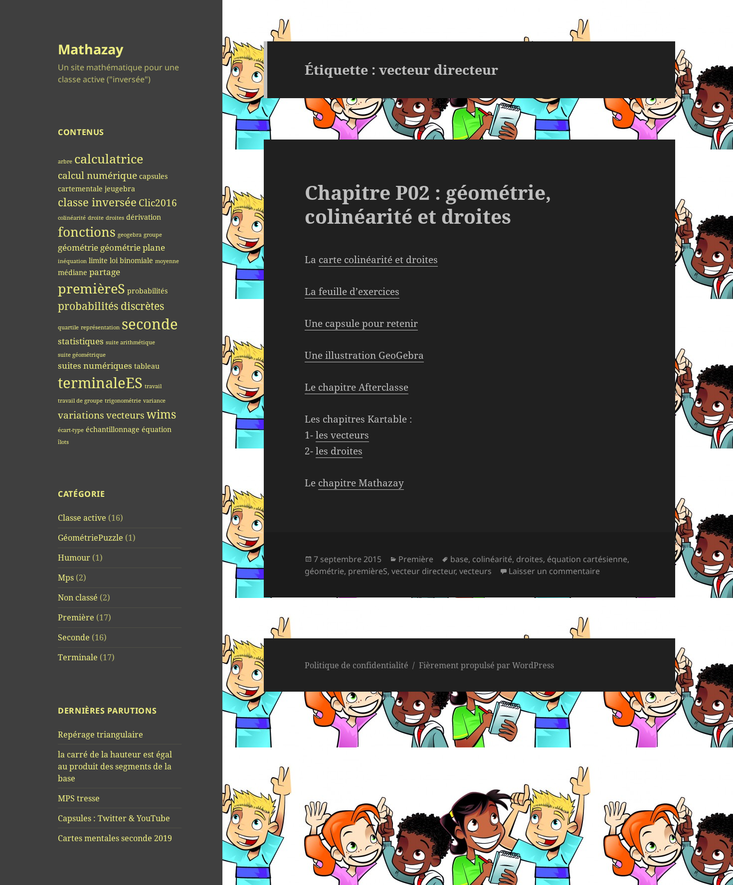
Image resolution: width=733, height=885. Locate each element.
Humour (74, 557)
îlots (63, 442)
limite (98, 260)
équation (157, 429)
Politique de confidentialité (356, 665)
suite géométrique (82, 354)
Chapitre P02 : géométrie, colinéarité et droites (428, 204)
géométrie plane (132, 247)
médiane (72, 272)
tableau (147, 366)
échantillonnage (113, 429)
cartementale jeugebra (96, 188)
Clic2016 (158, 202)
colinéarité (72, 217)
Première (76, 617)
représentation (100, 327)
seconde (150, 324)
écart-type (71, 430)
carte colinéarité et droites (378, 259)
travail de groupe (80, 400)
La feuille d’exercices (352, 291)
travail (153, 386)
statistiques (81, 341)
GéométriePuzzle (90, 537)
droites (115, 217)
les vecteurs (342, 435)
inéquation (72, 261)
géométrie (78, 247)
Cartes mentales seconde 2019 (115, 838)
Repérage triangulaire (100, 734)
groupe (153, 234)
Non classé (78, 597)
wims (161, 414)
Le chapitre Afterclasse (356, 387)
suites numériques (95, 365)
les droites (339, 450)
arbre (65, 161)
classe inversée (97, 202)
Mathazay (90, 49)
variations (81, 415)
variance (154, 400)
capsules (153, 176)
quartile (68, 327)
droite (96, 217)
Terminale (78, 657)
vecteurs (125, 415)
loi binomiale (131, 260)
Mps (66, 577)
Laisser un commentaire (554, 571)
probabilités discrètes (111, 306)
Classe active (82, 517)
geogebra (130, 234)
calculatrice (108, 158)
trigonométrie (123, 400)
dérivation (143, 217)
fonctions (87, 232)
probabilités (147, 290)
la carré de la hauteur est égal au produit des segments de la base (115, 766)
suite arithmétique (130, 342)
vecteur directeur (423, 571)
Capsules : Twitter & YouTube (114, 818)
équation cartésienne (587, 559)
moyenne (167, 261)
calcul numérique (97, 175)
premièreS (91, 288)
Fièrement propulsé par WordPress (486, 665)
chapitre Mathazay (361, 482)
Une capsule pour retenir (361, 323)
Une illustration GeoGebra (364, 355)
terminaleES (100, 382)
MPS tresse (79, 798)
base (459, 559)
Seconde (74, 637)
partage (104, 272)
